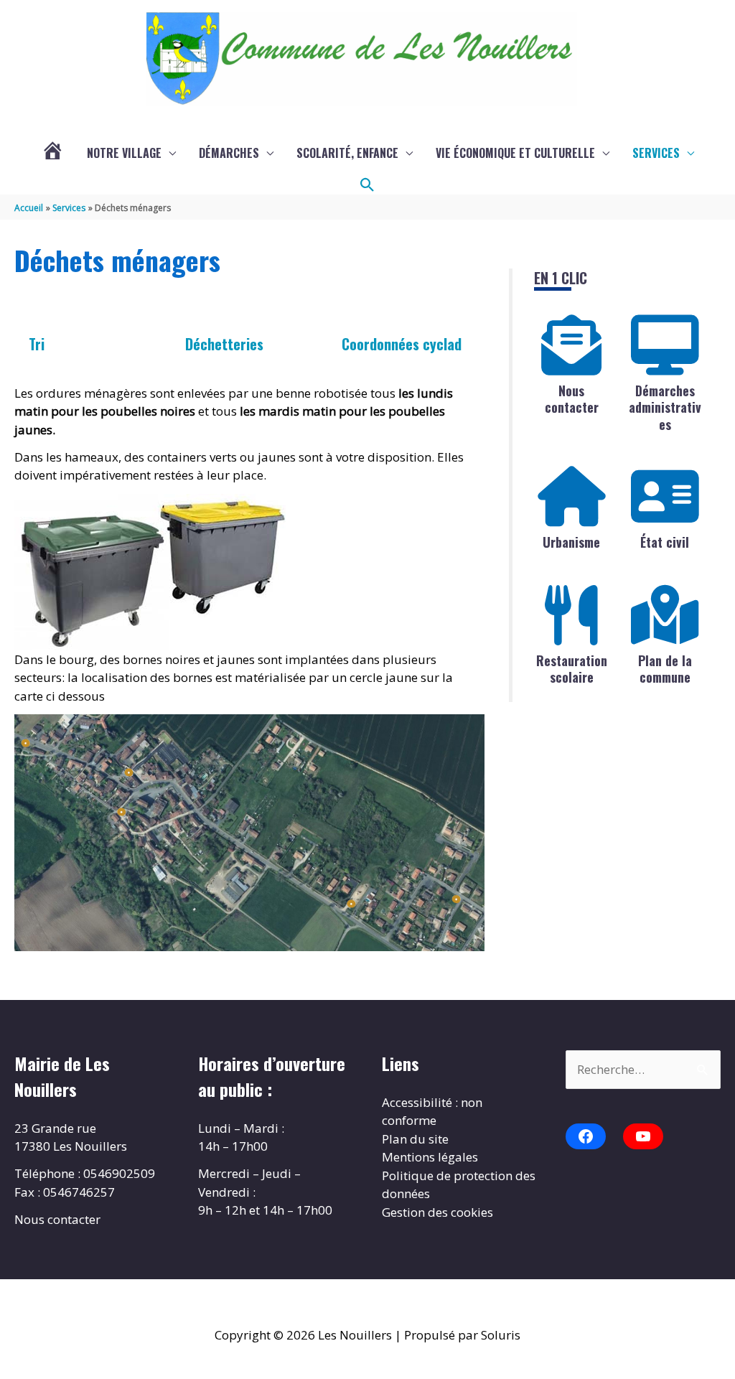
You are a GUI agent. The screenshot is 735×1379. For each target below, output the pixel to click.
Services (656, 153)
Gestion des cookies (437, 1212)
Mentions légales (430, 1157)
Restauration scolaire (571, 668)
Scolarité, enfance (347, 153)
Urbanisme (571, 542)
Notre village (124, 153)
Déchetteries (224, 344)
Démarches (229, 153)
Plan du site (415, 1139)
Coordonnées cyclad (402, 344)
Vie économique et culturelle (515, 153)
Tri (37, 344)
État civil (664, 542)
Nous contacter (572, 398)
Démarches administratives (665, 407)
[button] (367, 185)
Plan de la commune (665, 668)
